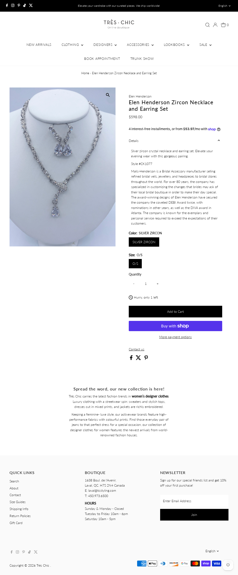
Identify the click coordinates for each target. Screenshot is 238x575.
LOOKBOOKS (175, 45)
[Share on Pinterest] (146, 359)
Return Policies (20, 516)
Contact (15, 495)
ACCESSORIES (138, 45)
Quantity (135, 274)
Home (85, 73)
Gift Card (16, 523)
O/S (135, 264)
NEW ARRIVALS (38, 45)
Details (134, 141)
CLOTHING (71, 45)
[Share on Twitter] (139, 359)
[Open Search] (207, 25)
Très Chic (43, 565)
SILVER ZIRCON (143, 242)
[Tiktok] (24, 5)
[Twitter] (31, 5)
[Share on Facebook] (131, 359)
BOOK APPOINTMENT (102, 59)
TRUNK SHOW (142, 59)
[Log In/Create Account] (215, 25)
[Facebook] (7, 5)
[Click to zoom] (108, 95)
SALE (203, 45)
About (14, 488)
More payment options (175, 337)
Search (14, 481)
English (222, 5)
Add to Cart (175, 311)
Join (194, 515)
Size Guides (18, 502)
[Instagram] (13, 5)
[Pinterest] (19, 5)
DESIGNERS (103, 45)
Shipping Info (19, 509)
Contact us (136, 349)
